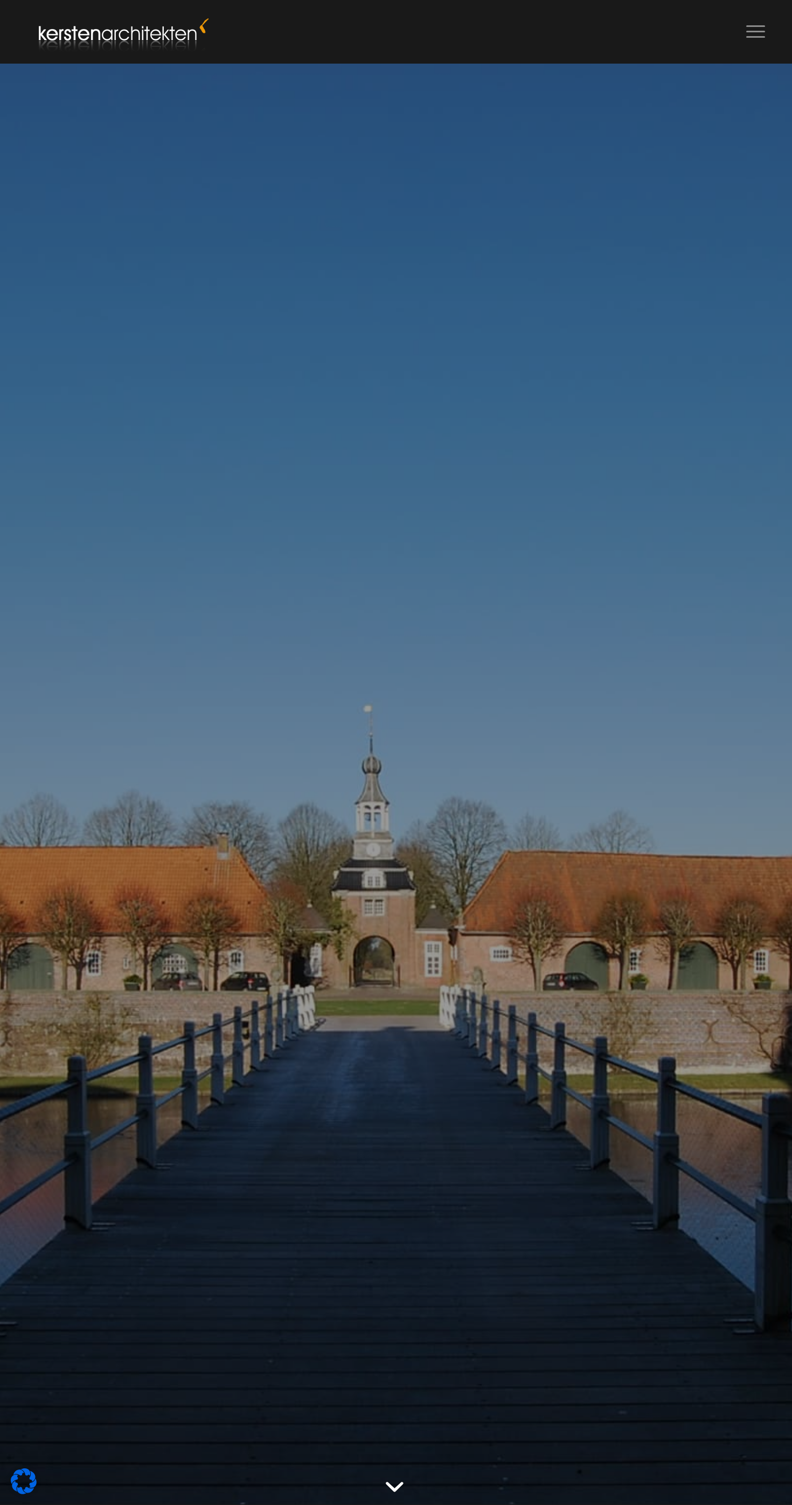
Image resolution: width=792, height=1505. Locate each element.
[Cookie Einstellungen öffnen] (24, 1491)
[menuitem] (752, 32)
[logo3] (121, 32)
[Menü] (752, 32)
